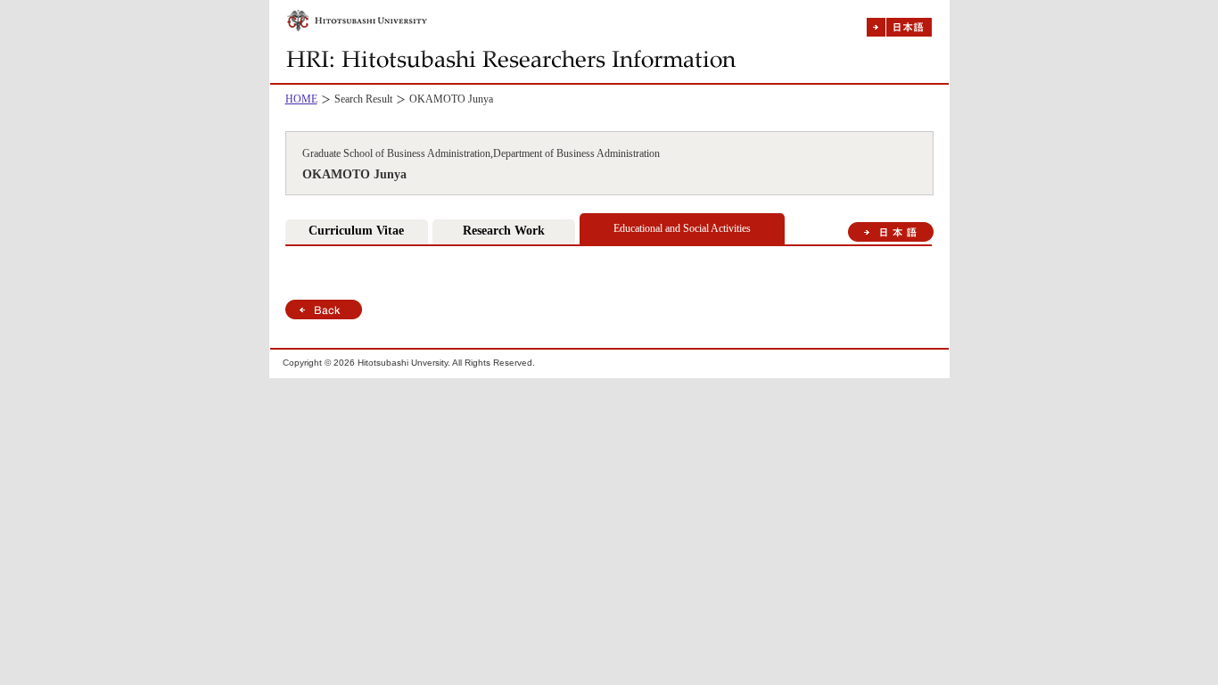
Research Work (504, 230)
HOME (301, 99)
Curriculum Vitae (356, 230)
